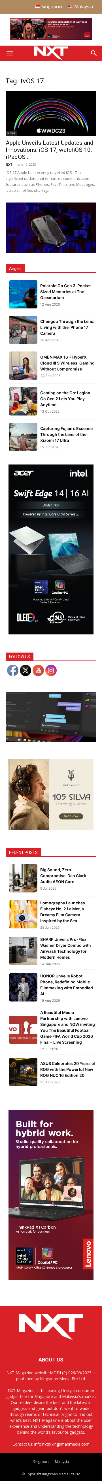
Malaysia (62, 1461)
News (11, 133)
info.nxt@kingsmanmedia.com (62, 1444)
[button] (10, 53)
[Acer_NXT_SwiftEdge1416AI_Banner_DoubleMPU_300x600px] (51, 633)
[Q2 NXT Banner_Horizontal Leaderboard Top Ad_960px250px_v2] (51, 38)
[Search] (94, 53)
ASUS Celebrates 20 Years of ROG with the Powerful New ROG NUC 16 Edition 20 (67, 1069)
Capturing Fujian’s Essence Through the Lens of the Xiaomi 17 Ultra (66, 434)
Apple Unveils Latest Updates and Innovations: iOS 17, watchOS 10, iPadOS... (50, 149)
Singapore (41, 1461)
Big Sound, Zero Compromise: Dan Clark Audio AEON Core (63, 875)
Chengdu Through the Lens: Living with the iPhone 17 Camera (67, 327)
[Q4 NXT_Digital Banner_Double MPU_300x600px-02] (51, 1278)
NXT (9, 164)
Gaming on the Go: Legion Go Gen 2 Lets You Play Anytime (65, 398)
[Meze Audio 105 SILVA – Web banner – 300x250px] (51, 828)
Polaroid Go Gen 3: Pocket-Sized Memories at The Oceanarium (66, 291)
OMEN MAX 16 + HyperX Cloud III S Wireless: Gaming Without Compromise (67, 363)
